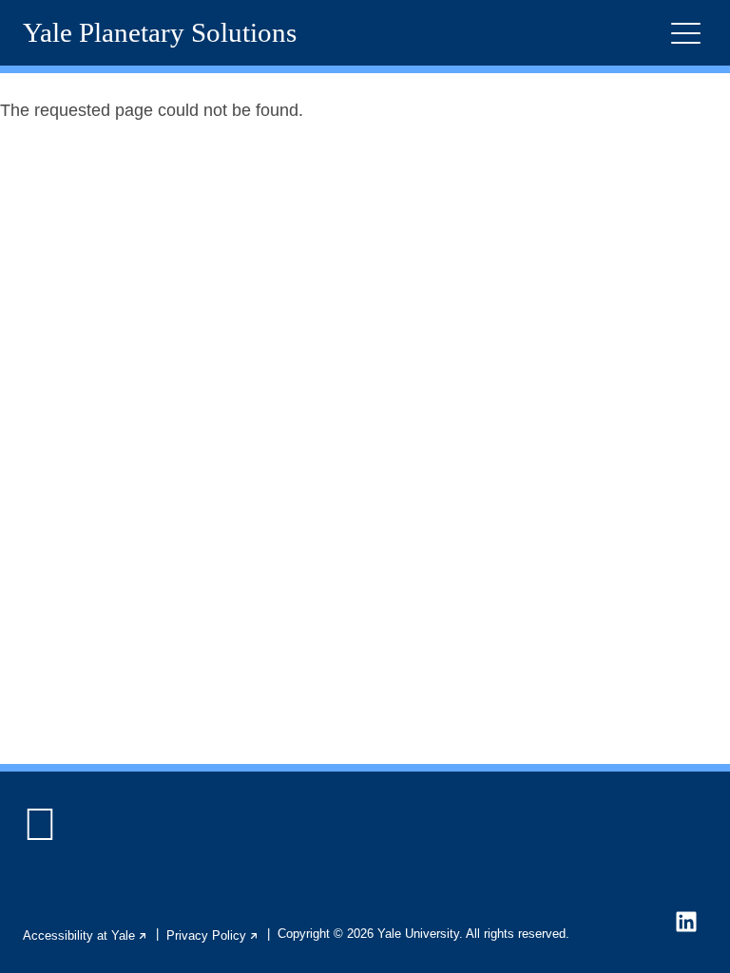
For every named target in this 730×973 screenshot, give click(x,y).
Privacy (212, 935)
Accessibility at (85, 935)
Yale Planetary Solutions (160, 33)
